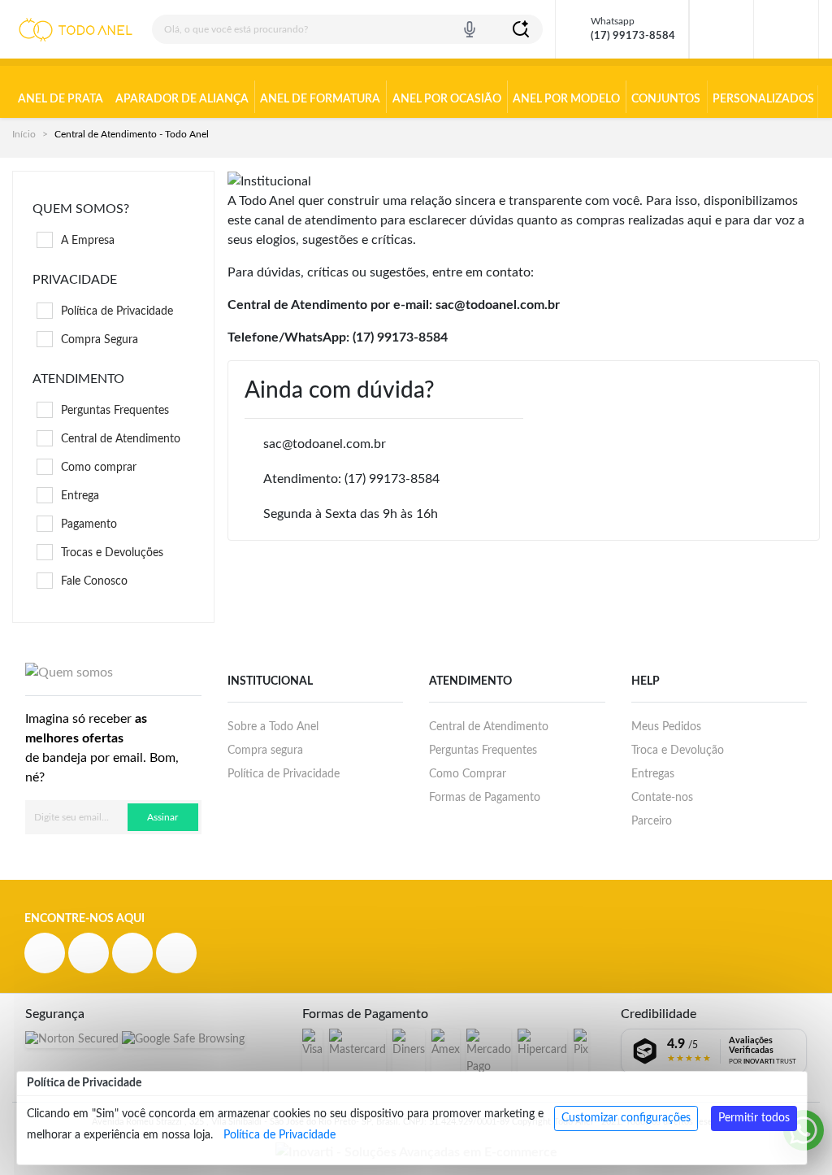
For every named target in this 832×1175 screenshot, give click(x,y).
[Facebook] (44, 953)
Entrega (80, 496)
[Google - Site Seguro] (183, 1039)
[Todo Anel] (75, 29)
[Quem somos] (69, 671)
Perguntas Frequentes (115, 410)
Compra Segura (99, 340)
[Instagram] (88, 953)
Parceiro (651, 821)
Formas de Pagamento (484, 797)
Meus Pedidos (666, 727)
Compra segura (265, 750)
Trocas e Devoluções (112, 553)
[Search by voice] (469, 29)
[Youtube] (132, 953)
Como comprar (98, 467)
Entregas (652, 774)
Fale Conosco (94, 581)
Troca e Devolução (677, 750)
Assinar (162, 817)
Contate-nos (662, 797)
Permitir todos (754, 1118)
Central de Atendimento (120, 439)
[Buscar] (521, 29)
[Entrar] (721, 29)
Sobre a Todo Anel (273, 727)
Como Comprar (467, 774)
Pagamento (89, 524)
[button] (786, 29)
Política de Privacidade (279, 1135)
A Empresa (88, 240)
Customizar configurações (626, 1118)
